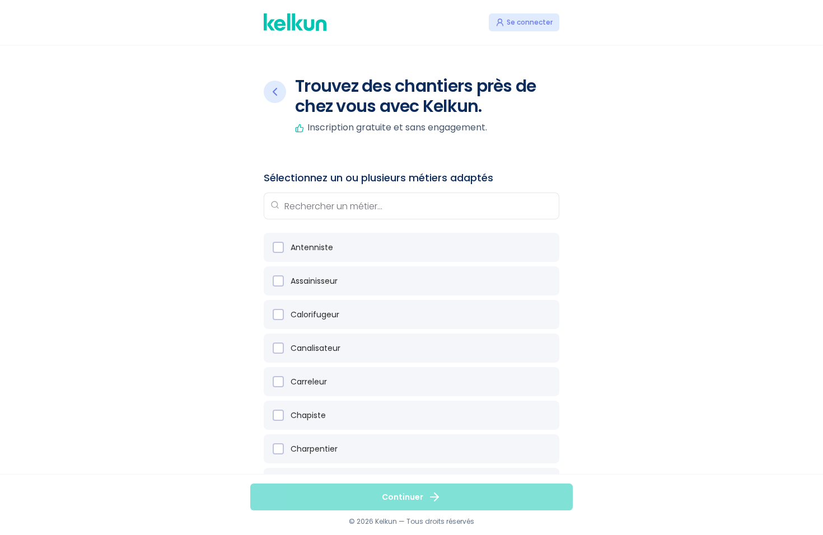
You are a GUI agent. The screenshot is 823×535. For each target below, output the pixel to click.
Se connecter (530, 22)
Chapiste (308, 415)
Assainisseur (314, 281)
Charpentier (314, 448)
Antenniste (312, 247)
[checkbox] (278, 247)
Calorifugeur (315, 314)
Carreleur (309, 381)
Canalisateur (315, 348)
